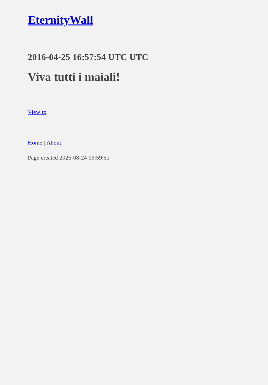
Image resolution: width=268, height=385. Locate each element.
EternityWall (60, 19)
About (53, 142)
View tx (37, 112)
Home (35, 142)
